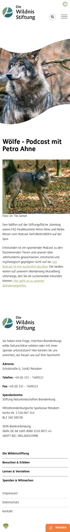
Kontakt (7, 511)
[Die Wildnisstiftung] (18, 12)
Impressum (10, 493)
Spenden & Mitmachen (17, 480)
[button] (6, 526)
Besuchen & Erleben (16, 462)
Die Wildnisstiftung (15, 453)
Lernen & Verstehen (16, 471)
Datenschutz (10, 502)
